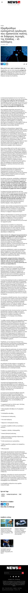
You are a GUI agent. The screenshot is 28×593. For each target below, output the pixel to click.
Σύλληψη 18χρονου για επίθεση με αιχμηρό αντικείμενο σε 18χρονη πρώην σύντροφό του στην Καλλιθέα (20, 531)
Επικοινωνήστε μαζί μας (9, 588)
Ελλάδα (2, 25)
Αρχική (3, 588)
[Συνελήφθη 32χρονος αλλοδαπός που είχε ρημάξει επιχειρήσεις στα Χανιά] (7, 543)
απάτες (3, 494)
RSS (19, 589)
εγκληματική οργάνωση (12, 494)
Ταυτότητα (16, 589)
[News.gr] (14, 2)
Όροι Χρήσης (20, 588)
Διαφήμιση (15, 588)
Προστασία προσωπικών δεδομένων (8, 589)
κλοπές (2, 496)
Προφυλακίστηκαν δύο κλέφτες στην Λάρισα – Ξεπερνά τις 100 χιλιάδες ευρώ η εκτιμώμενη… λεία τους (7, 531)
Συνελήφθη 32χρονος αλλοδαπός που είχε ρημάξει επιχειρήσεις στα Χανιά (7, 551)
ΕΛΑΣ (20, 494)
